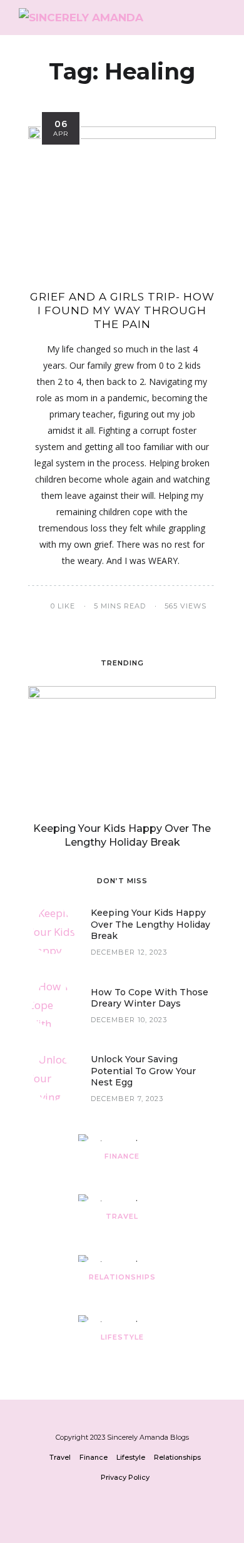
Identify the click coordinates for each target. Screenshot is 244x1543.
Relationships (122, 1277)
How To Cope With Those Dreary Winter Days (149, 998)
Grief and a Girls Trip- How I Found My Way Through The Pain (122, 310)
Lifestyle (122, 1337)
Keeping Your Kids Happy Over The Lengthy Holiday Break (150, 924)
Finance (122, 1156)
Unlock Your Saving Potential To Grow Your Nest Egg (143, 1070)
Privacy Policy (125, 1477)
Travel (122, 1216)
